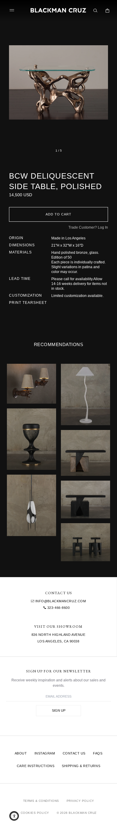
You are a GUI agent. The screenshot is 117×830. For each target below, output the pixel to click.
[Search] (95, 10)
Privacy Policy (80, 800)
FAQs (97, 753)
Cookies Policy (35, 812)
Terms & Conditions (41, 800)
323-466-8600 (58, 607)
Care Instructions (35, 766)
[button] (58, 82)
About (21, 753)
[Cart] (107, 10)
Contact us (74, 753)
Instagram (44, 753)
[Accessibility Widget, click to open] (14, 816)
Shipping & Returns (81, 766)
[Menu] (13, 10)
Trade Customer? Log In (88, 227)
